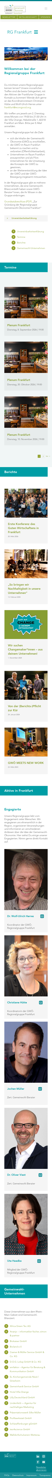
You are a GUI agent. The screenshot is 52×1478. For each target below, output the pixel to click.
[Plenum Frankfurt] (26, 302)
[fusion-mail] (42, 916)
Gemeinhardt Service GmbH (24, 1386)
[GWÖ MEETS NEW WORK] (26, 742)
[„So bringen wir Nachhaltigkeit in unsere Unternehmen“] (26, 563)
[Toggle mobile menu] (46, 8)
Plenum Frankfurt (18, 325)
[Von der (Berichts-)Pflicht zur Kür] (26, 685)
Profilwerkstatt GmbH (21, 1418)
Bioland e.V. (16, 1346)
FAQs (6, 1475)
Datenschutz (18, 1475)
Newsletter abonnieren (41, 1468)
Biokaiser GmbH (18, 1341)
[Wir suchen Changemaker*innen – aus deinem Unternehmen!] (26, 624)
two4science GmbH (20, 1429)
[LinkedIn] (38, 1456)
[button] (26, 218)
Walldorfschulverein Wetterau (25, 1434)
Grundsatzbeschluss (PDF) (18, 201)
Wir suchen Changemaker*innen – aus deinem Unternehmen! (25, 649)
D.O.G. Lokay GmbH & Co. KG (25, 1361)
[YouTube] (43, 1462)
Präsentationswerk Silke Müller (25, 1412)
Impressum (31, 1475)
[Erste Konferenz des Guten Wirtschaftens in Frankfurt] (26, 503)
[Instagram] (43, 1456)
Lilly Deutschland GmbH (22, 1397)
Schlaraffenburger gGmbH (23, 1423)
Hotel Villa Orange (19, 1392)
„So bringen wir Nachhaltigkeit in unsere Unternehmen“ (24, 589)
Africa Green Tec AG (20, 1326)
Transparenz (44, 1475)
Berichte (21, 242)
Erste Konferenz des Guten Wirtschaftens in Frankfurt (23, 528)
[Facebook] (38, 1462)
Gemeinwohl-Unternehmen (31, 248)
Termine (21, 237)
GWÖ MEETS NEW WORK (26, 763)
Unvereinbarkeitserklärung (30, 231)
